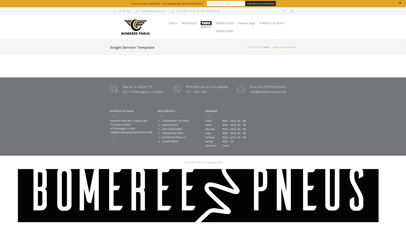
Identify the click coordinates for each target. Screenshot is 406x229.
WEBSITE (206, 27)
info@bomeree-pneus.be (153, 11)
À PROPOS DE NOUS (271, 23)
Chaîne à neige (246, 23)
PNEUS (173, 23)
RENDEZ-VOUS (225, 23)
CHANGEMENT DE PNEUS (175, 120)
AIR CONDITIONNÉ (172, 129)
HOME (266, 47)
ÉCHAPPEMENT (170, 141)
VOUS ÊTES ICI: (254, 47)
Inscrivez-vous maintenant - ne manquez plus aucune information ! (167, 3)
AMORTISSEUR (170, 124)
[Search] (292, 11)
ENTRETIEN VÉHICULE (173, 137)
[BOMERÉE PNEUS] (139, 27)
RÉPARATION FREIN (172, 133)
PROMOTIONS (224, 31)
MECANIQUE (188, 23)
